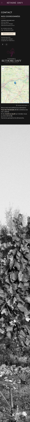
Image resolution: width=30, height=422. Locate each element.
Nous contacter (9, 33)
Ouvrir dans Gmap (22, 105)
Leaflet (20, 102)
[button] (1, 2)
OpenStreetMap (26, 102)
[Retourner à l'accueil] (15, 2)
